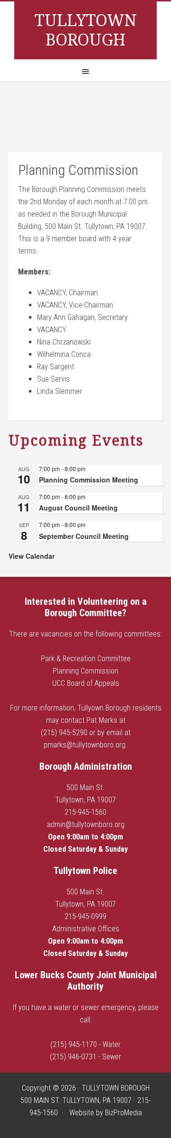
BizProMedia (123, 1112)
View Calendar (32, 556)
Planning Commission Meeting (88, 479)
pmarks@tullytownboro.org (84, 744)
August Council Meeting (78, 507)
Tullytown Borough (86, 30)
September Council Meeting (84, 536)
